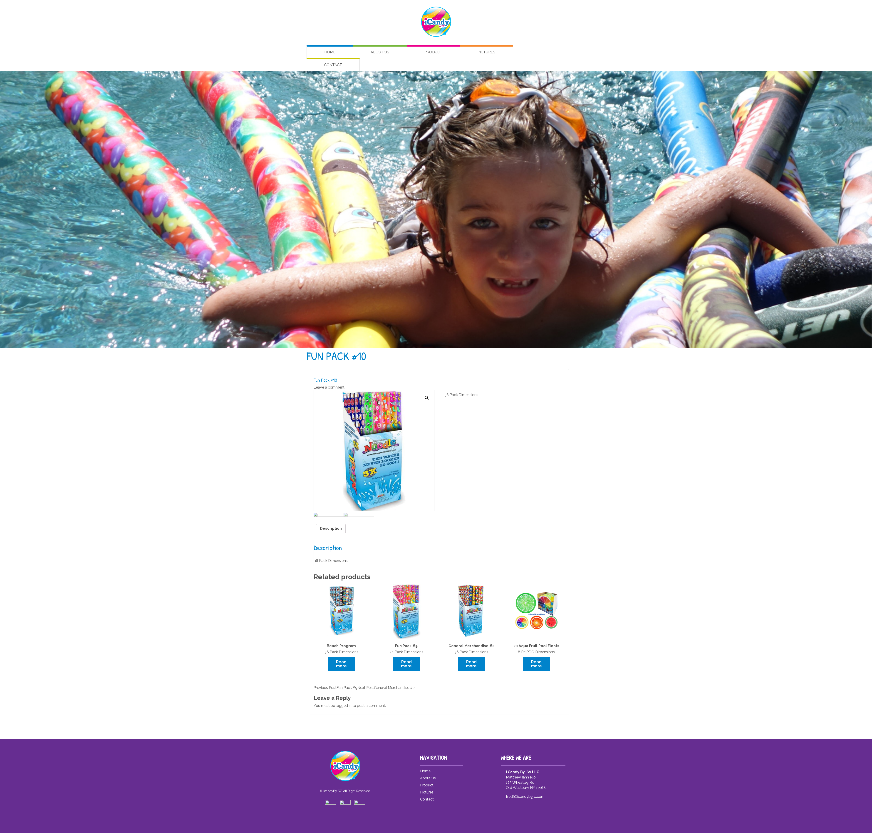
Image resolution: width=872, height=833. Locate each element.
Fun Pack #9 (335, 688)
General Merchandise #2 (386, 688)
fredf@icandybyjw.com (525, 796)
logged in (344, 705)
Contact (333, 65)
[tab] (331, 528)
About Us (380, 52)
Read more (341, 663)
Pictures (486, 52)
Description (331, 528)
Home (329, 52)
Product (433, 52)
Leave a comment (329, 387)
